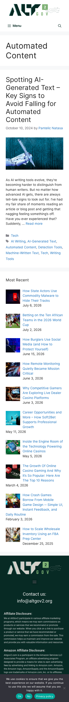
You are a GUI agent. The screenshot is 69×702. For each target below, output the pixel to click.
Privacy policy (44, 696)
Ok (19, 696)
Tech (14, 235)
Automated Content (21, 247)
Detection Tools (50, 247)
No (29, 696)
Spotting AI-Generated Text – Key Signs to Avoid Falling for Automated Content (33, 99)
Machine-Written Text (22, 253)
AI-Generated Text (41, 241)
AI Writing (18, 241)
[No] (64, 688)
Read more (34, 223)
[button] (34, 582)
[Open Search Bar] (59, 25)
